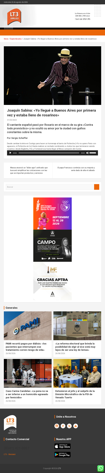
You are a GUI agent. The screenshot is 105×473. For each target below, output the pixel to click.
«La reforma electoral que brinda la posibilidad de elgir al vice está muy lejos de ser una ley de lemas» (75, 346)
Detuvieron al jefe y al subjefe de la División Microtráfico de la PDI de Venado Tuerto (75, 394)
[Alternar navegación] (7, 32)
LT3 (59, 468)
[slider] (93, 152)
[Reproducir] (10, 153)
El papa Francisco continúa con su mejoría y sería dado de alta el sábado (76, 169)
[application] (52, 152)
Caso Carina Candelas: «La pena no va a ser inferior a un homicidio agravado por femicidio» (27, 394)
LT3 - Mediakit (9, 454)
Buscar (96, 187)
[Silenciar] (87, 153)
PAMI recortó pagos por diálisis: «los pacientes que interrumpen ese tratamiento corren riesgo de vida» (26, 346)
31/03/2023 (12, 120)
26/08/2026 (10, 353)
